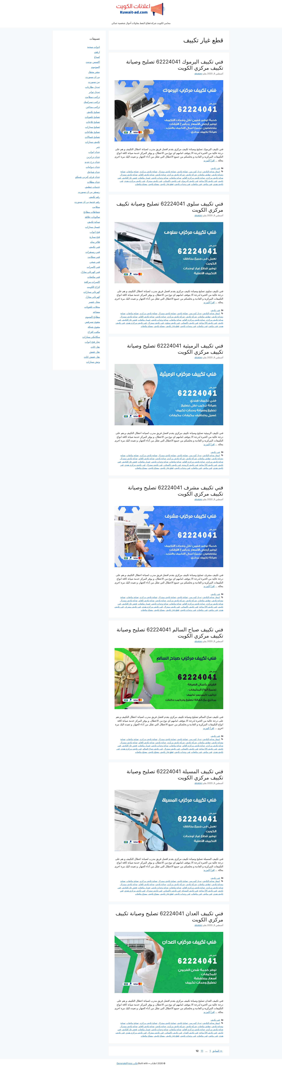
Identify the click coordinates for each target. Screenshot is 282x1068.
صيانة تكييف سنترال (128, 174)
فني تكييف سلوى (172, 323)
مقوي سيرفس (92, 321)
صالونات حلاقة (92, 217)
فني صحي (94, 261)
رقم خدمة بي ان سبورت (87, 202)
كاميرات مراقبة (92, 281)
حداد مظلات (93, 182)
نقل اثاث (95, 346)
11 (201, 1050)
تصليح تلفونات (92, 117)
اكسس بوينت (93, 62)
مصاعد (96, 311)
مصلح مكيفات (141, 184)
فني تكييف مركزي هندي (134, 181)
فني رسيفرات (92, 251)
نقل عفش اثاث (92, 356)
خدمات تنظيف (92, 187)
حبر (98, 147)
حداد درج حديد (92, 162)
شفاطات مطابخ (91, 212)
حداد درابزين (93, 157)
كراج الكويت (93, 286)
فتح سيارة (95, 237)
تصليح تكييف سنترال (167, 171)
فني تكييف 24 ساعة (208, 181)
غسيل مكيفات (144, 178)
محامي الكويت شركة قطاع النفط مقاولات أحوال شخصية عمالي (141, 23)
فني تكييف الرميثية (190, 465)
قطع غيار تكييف (166, 184)
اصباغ (97, 57)
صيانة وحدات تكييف (159, 178)
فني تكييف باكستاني (171, 181)
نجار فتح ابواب (92, 341)
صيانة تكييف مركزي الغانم (193, 178)
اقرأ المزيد (209, 160)
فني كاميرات (93, 266)
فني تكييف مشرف (133, 607)
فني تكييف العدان (190, 1032)
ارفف (97, 52)
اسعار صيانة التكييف (211, 171)
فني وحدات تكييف (182, 184)
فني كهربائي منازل (90, 271)
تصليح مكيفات (133, 171)
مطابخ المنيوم (92, 316)
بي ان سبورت (92, 77)
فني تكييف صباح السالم (153, 749)
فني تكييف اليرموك (190, 181)
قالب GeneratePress (127, 1063)
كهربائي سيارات (91, 291)
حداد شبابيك (93, 172)
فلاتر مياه (95, 242)
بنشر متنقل (94, 72)
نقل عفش (94, 351)
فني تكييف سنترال (154, 181)
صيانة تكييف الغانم (146, 174)
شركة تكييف (191, 174)
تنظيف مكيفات (204, 174)
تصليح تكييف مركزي (148, 171)
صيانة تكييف (161, 174)
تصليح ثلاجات (93, 122)
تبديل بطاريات (92, 87)
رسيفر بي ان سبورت (89, 192)
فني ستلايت (94, 256)
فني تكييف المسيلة (190, 890)
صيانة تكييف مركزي (214, 178)
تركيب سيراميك (92, 102)
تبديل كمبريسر (195, 171)
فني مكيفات (196, 184)
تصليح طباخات (92, 132)
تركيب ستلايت (92, 97)
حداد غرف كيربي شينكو (87, 177)
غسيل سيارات (92, 227)
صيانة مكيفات (175, 178)
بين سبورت (94, 82)
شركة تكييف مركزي (176, 174)
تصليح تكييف (182, 171)
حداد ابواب (94, 152)
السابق (217, 1050)
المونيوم (95, 67)
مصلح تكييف (153, 184)
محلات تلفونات (92, 306)
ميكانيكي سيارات (91, 336)
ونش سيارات (93, 361)
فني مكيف (207, 184)
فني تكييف (215, 168)
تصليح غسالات (92, 137)
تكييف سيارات (92, 142)
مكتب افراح (94, 331)
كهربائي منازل (92, 296)
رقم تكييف (94, 197)
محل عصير (94, 301)
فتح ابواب (95, 232)
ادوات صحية (93, 47)
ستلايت (96, 207)
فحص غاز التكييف (129, 178)
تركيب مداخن (93, 107)
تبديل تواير (94, 92)
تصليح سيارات (92, 127)
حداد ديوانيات (93, 167)
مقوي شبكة (94, 326)
